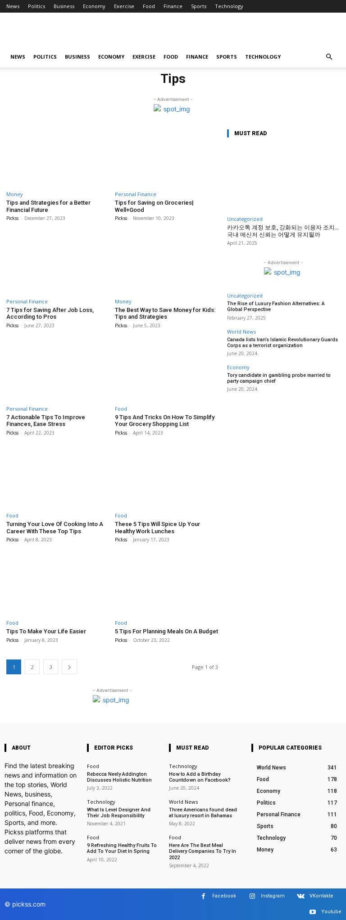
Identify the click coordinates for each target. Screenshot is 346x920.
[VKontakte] (301, 896)
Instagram (273, 896)
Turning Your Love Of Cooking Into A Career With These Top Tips (54, 528)
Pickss (12, 218)
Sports (198, 6)
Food (149, 6)
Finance (173, 6)
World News (241, 331)
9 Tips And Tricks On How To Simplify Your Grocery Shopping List (164, 421)
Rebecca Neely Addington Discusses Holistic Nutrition (119, 777)
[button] (329, 57)
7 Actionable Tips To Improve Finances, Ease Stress (45, 421)
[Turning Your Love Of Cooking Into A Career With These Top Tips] (57, 478)
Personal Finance (135, 194)
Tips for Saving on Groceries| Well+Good (154, 206)
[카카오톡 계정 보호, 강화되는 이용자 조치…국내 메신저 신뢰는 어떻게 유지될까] (283, 178)
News (12, 6)
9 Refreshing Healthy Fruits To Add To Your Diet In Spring (122, 848)
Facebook (224, 896)
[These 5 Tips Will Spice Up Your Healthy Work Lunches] (166, 478)
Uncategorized (245, 218)
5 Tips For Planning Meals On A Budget (166, 631)
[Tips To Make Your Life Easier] (57, 584)
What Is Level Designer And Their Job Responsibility (118, 813)
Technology (229, 6)
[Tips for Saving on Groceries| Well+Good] (166, 156)
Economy (94, 6)
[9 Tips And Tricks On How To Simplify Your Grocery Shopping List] (166, 370)
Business (64, 6)
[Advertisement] (233, 32)
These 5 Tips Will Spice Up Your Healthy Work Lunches (157, 528)
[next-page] (69, 666)
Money (14, 194)
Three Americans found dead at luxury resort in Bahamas (203, 813)
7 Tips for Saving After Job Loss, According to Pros (50, 313)
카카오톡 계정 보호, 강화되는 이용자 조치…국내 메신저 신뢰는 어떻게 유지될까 (283, 231)
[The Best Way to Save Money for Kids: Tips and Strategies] (166, 263)
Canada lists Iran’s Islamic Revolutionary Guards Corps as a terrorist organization (282, 342)
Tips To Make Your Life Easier (46, 631)
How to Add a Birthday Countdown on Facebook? (200, 777)
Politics (36, 6)
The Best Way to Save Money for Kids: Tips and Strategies (165, 313)
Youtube (331, 912)
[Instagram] (252, 896)
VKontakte (321, 896)
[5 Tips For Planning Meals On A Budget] (166, 584)
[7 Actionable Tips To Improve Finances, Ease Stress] (57, 370)
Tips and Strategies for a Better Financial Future (48, 206)
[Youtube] (312, 912)
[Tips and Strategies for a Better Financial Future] (57, 156)
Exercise (124, 6)
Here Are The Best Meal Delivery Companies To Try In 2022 (202, 851)
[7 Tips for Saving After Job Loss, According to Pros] (57, 263)
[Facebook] (203, 896)
